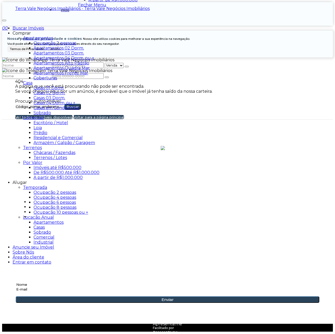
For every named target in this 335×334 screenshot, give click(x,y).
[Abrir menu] (4, 19)
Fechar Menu (92, 4)
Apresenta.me (167, 323)
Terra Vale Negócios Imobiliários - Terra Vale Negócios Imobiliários (82, 8)
